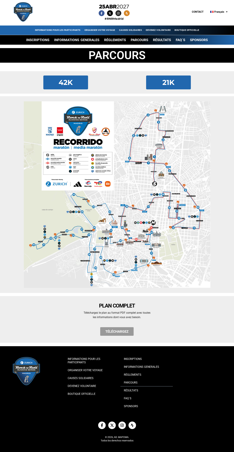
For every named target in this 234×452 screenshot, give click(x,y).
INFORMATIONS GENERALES (76, 40)
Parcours (139, 40)
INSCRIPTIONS (37, 40)
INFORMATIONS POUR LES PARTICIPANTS (58, 30)
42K (66, 82)
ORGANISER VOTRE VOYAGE (99, 30)
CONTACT (198, 11)
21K (168, 82)
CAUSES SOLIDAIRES (130, 30)
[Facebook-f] (101, 13)
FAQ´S (180, 40)
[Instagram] (118, 13)
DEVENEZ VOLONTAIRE (158, 30)
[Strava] (127, 13)
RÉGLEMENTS (115, 40)
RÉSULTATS (162, 40)
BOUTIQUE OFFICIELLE (187, 30)
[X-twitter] (110, 13)
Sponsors (199, 40)
